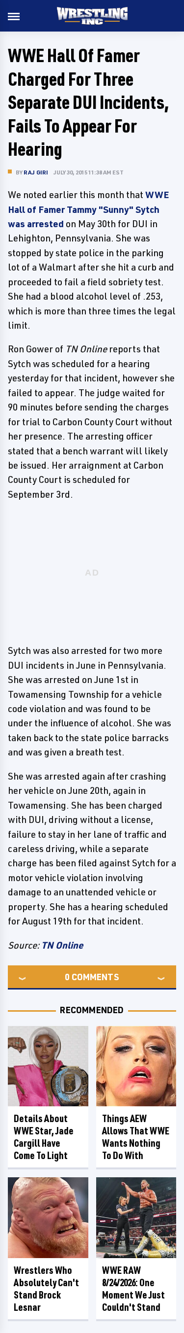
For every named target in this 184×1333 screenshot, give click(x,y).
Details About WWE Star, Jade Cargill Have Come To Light (44, 1137)
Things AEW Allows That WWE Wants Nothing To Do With (135, 1137)
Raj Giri (36, 172)
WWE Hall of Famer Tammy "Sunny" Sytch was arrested (88, 209)
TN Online (62, 945)
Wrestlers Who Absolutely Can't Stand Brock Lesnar (46, 1288)
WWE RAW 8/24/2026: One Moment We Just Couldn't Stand (133, 1288)
